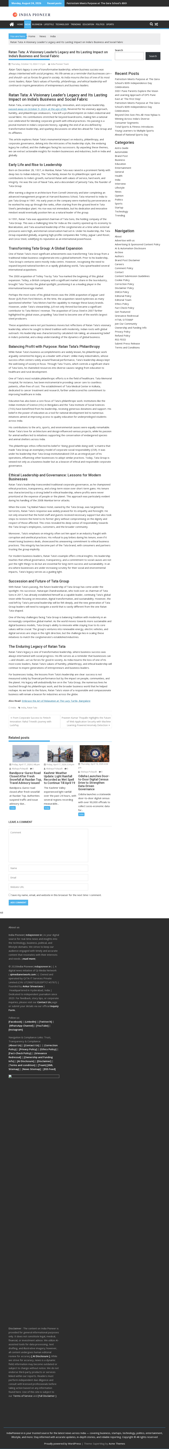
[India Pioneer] (11, 24)
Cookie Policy (122, 280)
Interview (120, 183)
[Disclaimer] (44, 1061)
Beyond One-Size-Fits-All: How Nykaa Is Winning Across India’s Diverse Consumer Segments (137, 118)
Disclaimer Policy (124, 288)
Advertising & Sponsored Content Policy (137, 244)
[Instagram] (16, 1029)
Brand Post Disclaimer (127, 260)
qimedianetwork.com (23, 974)
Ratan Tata (32, 707)
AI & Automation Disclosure (130, 248)
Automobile (121, 152)
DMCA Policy (122, 292)
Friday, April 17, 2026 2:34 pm (60, 764)
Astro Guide (121, 148)
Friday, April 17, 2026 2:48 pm (26, 764)
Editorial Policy (123, 296)
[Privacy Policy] (28, 1049)
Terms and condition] (22, 1065)
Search (119, 50)
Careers (119, 264)
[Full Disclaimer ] (47, 1395)
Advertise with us (125, 240)
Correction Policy (124, 284)
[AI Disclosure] (25, 1061)
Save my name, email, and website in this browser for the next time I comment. (56, 895)
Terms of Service (23, 1395)
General (119, 171)
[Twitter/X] (46, 1021)
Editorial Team (123, 299)
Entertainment (123, 167)
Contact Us (44, 1002)
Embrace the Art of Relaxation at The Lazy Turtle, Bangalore (56, 700)
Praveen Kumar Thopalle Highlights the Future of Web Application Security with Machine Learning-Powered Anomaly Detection (86, 721)
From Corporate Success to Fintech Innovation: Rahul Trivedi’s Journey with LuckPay (30, 721)
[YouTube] (42, 1025)
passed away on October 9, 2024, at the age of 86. (38, 109)
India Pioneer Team (60, 64)
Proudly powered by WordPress (62, 1443)
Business (37, 24)
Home (20, 24)
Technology (62, 24)
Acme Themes (117, 1443)
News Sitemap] (32, 1069)
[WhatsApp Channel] (21, 1025)
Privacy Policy (122, 331)
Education (88, 24)
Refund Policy (122, 335)
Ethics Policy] (48, 1049)
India (27, 24)
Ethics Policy (122, 303)
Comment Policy (124, 268)
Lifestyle (49, 24)
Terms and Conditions (127, 347)
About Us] (15, 1045)
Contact (119, 272)
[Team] (42, 1065)
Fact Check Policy (124, 307)
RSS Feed (49, 1069)
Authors (119, 256)
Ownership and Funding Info (131, 327)
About (118, 236)
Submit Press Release (127, 343)
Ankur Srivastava (33, 986)
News (118, 191)
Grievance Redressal (126, 315)
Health (118, 175)
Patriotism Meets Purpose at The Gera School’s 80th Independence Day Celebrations (115, 3)
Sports (110, 24)
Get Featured (122, 311)
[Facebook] (15, 1021)
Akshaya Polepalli (19, 768)
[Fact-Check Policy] (20, 1053)
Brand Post (121, 156)
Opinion (119, 195)
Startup (119, 207)
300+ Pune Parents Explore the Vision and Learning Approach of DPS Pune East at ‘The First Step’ (136, 94)
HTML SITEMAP (124, 319)
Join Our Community (126, 323)
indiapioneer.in (34, 934)
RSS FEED (120, 339)
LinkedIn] (30, 1021)
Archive (119, 252)
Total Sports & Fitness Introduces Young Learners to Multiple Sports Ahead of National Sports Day (134, 130)
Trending (76, 24)
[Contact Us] (32, 1045)
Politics (100, 24)
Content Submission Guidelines (132, 276)
